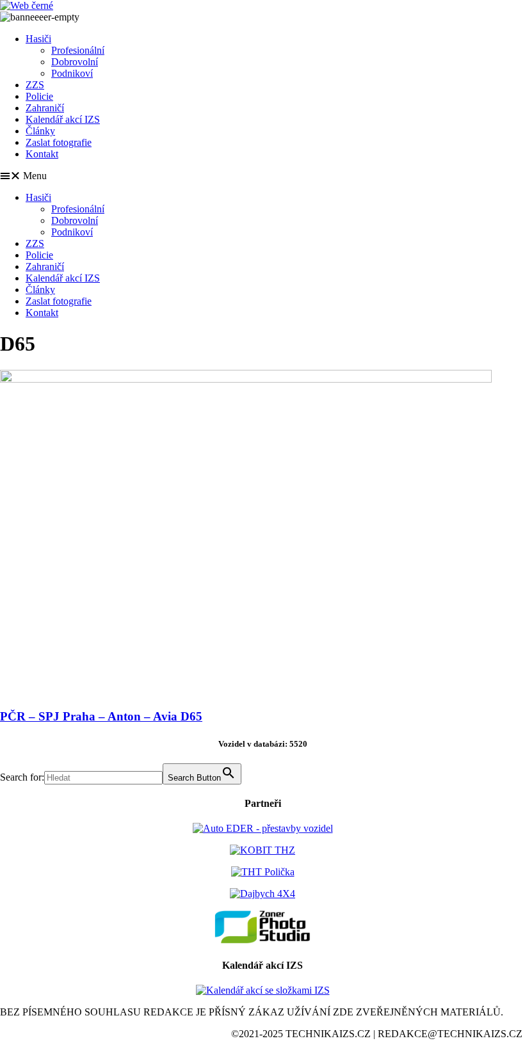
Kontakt (42, 153)
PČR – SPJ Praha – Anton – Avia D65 (101, 716)
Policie (39, 96)
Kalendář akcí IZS (63, 119)
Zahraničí (45, 107)
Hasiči (38, 38)
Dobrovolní (74, 61)
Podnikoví (72, 73)
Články (40, 130)
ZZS (35, 84)
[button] (262, 176)
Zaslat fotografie (59, 142)
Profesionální (77, 50)
